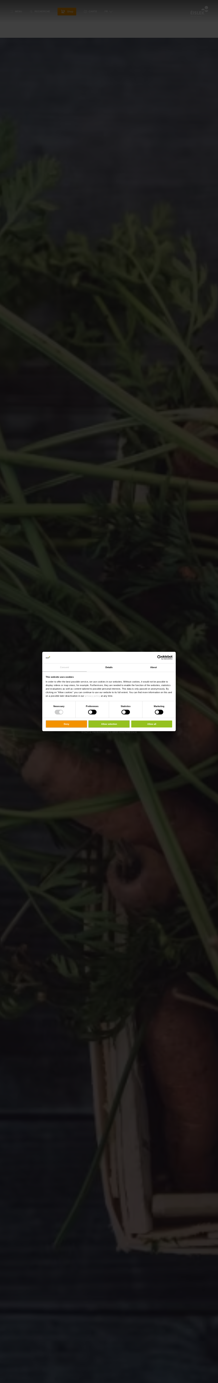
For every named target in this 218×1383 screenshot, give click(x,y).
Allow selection (109, 724)
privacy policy (92, 696)
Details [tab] (109, 667)
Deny (66, 724)
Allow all (151, 724)
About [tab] (153, 667)
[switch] (92, 712)
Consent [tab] (64, 667)
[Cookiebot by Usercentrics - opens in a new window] (159, 657)
